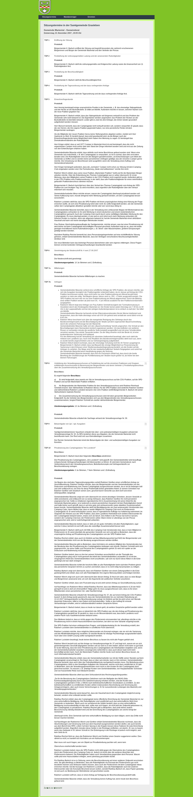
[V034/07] (145, 425)
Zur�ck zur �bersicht (53, 788)
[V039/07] (145, 364)
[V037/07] (145, 449)
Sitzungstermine (49, 17)
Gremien (91, 17)
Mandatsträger (70, 17)
